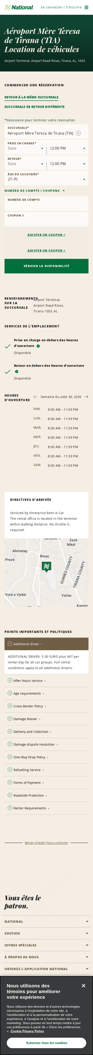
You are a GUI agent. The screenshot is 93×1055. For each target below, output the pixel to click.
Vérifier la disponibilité (47, 266)
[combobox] (25, 147)
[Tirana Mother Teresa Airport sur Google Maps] (46, 572)
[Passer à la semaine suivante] (86, 397)
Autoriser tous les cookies (46, 1043)
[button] (61, 7)
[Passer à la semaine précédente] (35, 397)
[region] (46, 1015)
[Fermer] (83, 985)
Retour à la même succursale (31, 97)
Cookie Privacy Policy (27, 1031)
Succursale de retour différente (35, 106)
